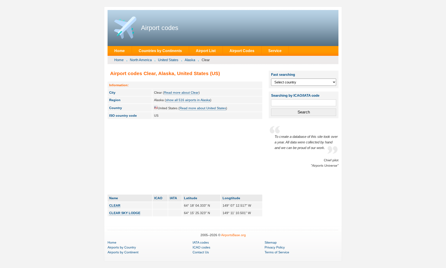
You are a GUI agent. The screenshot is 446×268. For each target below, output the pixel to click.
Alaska (190, 60)
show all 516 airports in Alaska (188, 100)
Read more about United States (203, 108)
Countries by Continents (160, 51)
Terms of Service (277, 252)
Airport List (206, 51)
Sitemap (271, 242)
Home (119, 51)
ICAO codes (201, 247)
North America (141, 60)
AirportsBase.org (233, 235)
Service (275, 51)
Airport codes (159, 27)
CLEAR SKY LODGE (124, 213)
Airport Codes (242, 51)
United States (168, 60)
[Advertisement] (185, 156)
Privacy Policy (275, 247)
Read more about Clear (181, 92)
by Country (122, 247)
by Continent (123, 252)
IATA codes (201, 242)
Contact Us (201, 252)
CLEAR (114, 205)
